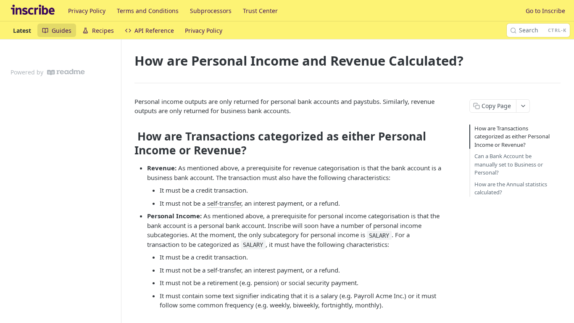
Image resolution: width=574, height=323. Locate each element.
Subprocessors (211, 11)
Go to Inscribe (545, 11)
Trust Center (260, 11)
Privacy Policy (86, 11)
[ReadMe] (66, 72)
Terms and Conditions (148, 11)
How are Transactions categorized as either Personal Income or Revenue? (512, 136)
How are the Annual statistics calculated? (510, 188)
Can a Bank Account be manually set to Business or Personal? (508, 164)
